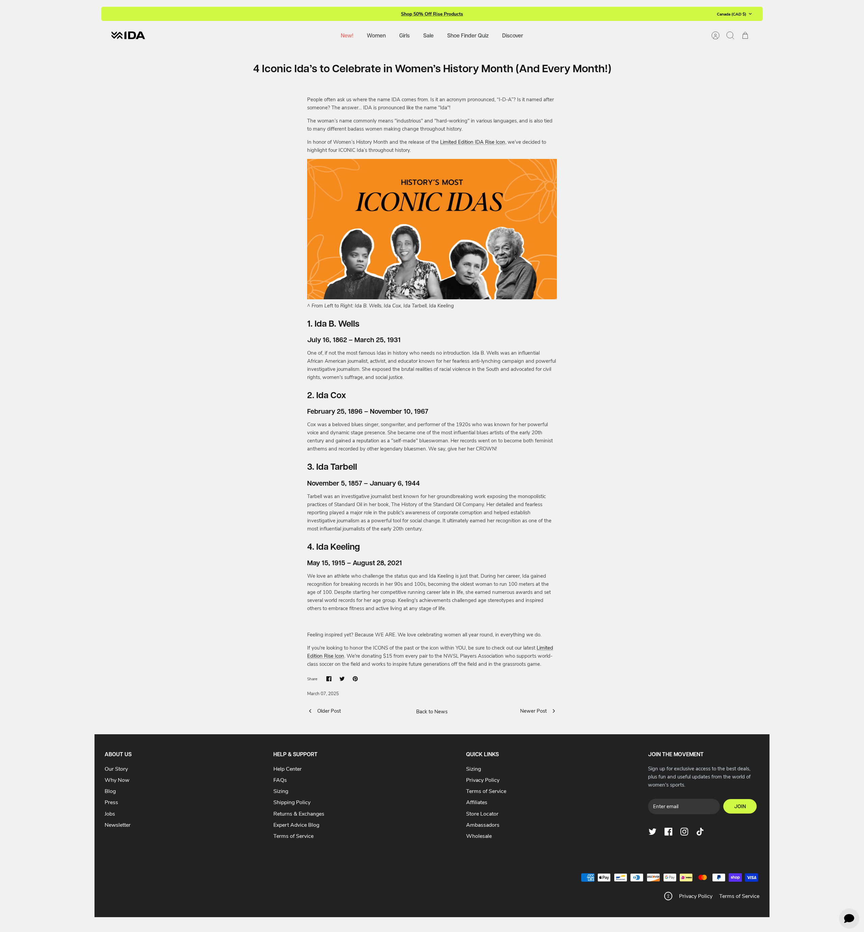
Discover (512, 35)
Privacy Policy (483, 779)
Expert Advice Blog (296, 824)
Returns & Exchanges (298, 813)
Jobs (110, 813)
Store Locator (482, 813)
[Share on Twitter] (342, 679)
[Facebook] (668, 831)
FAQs (280, 779)
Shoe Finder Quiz (468, 35)
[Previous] (341, 14)
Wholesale (479, 835)
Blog (110, 790)
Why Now (117, 779)
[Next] (523, 14)
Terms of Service (293, 835)
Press (111, 801)
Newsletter (118, 824)
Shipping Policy (291, 801)
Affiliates (476, 801)
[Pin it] (355, 679)
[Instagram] (684, 831)
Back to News (432, 711)
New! (347, 35)
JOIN (740, 806)
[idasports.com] (128, 35)
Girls (404, 35)
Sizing (280, 790)
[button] (668, 896)
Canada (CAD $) (731, 14)
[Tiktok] (700, 831)
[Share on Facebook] (328, 679)
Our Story (116, 768)
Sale (428, 35)
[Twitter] (652, 831)
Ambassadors (483, 824)
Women (376, 35)
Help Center (287, 768)
